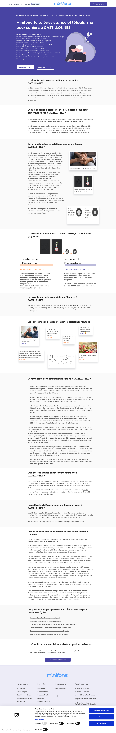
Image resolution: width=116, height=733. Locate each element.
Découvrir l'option (43, 692)
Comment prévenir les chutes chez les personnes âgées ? (49, 631)
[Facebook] (57, 696)
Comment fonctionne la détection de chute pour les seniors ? (50, 627)
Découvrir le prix (42, 695)
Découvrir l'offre (42, 688)
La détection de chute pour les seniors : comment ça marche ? (85, 703)
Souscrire (40, 698)
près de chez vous (59, 652)
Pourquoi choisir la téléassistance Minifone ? (45, 618)
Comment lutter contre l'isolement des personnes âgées (49, 634)
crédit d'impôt (60, 515)
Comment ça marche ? (82, 692)
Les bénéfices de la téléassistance (86, 695)
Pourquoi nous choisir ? (83, 688)
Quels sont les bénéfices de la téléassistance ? (45, 621)
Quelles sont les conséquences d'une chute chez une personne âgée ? (53, 624)
